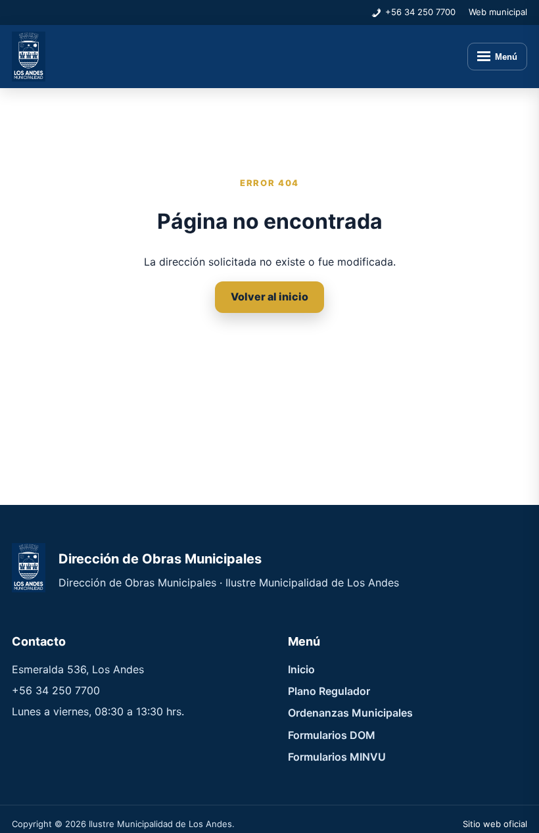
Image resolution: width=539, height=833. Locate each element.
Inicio (301, 669)
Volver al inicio (269, 296)
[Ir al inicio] (28, 57)
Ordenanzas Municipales (350, 712)
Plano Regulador (329, 691)
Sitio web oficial (495, 824)
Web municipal (498, 12)
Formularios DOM (331, 735)
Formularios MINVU (337, 756)
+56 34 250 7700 (420, 12)
